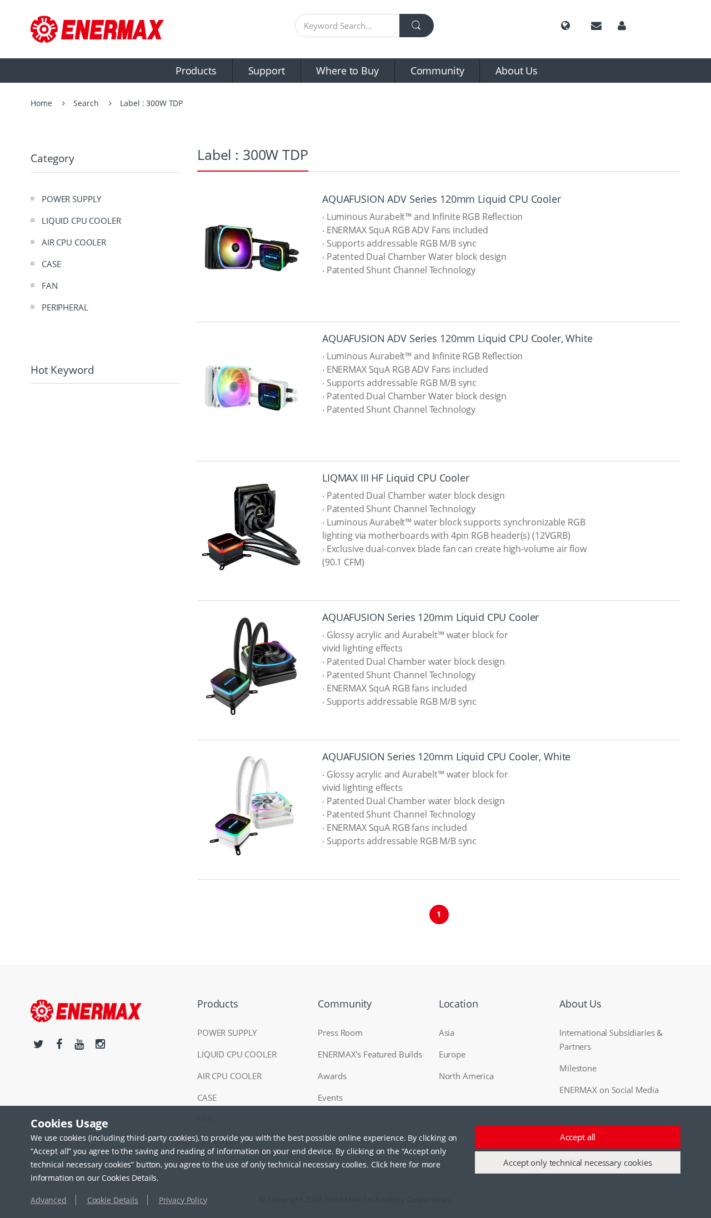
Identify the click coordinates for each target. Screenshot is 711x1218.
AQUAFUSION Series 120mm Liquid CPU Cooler (430, 617)
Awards (332, 1075)
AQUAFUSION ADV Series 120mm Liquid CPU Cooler (441, 198)
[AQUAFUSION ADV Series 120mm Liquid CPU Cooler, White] (251, 387)
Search (85, 103)
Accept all (578, 1136)
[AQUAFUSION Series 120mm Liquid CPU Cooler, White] (251, 805)
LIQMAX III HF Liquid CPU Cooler (395, 477)
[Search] (416, 25)
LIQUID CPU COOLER (81, 220)
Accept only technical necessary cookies (577, 1162)
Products (196, 70)
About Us (516, 70)
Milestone (578, 1068)
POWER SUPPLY (71, 198)
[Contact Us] (596, 26)
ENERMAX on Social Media (609, 1089)
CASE (51, 263)
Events (330, 1097)
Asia (446, 1032)
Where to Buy (347, 70)
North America (466, 1075)
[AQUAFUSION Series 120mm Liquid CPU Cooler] (251, 666)
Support (266, 70)
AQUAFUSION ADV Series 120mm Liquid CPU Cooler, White (457, 338)
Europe (452, 1054)
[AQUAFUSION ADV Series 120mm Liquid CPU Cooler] (251, 248)
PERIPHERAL (65, 307)
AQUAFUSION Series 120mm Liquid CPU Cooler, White (446, 756)
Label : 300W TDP (151, 103)
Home (41, 103)
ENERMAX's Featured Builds (370, 1054)
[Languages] (565, 26)
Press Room (340, 1032)
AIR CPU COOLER (74, 242)
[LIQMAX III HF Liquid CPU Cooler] (251, 527)
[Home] (106, 29)
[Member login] (622, 26)
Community (437, 70)
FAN (50, 285)
